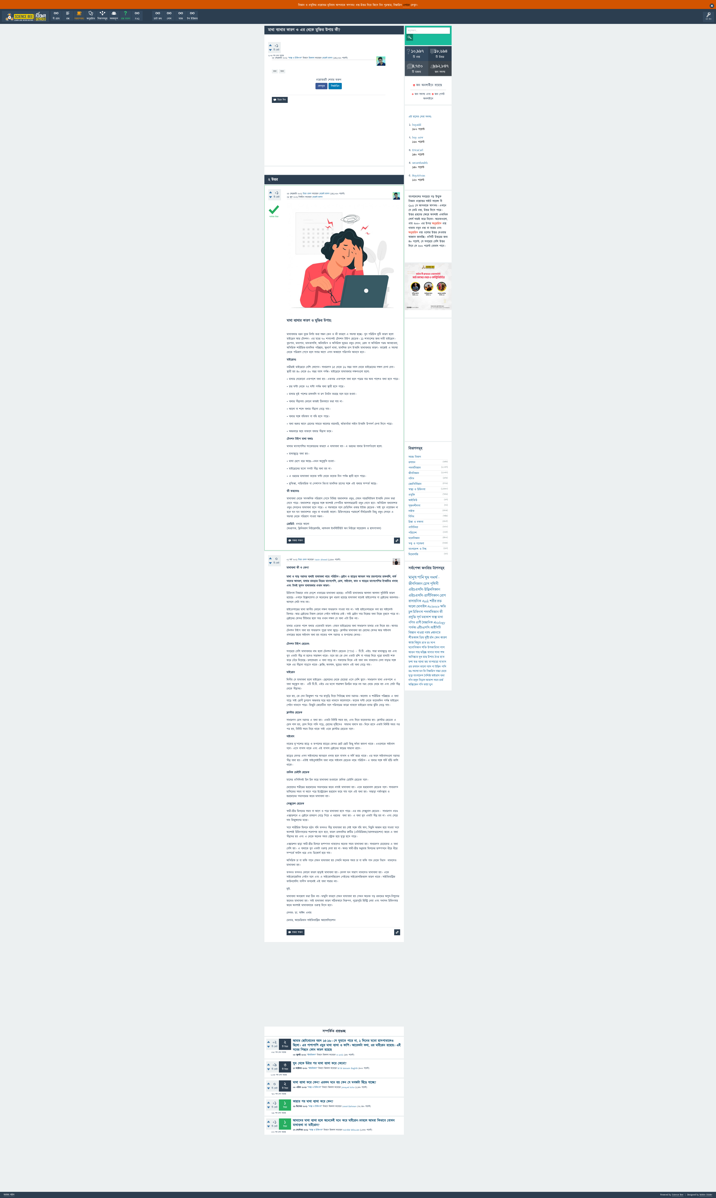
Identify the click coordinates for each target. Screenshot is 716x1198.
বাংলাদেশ (418, 676)
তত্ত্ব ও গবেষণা (416, 543)
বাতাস (442, 662)
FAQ (137, 19)
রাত (424, 643)
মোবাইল (421, 606)
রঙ (410, 671)
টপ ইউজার (192, 19)
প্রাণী (418, 622)
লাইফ (411, 511)
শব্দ (442, 652)
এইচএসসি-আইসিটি (429, 627)
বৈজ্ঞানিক (427, 622)
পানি (420, 578)
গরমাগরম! (79, 19)
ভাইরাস (435, 676)
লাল (442, 647)
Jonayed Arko (348, 1087)
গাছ (418, 652)
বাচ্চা (438, 671)
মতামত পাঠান (9, 1195)
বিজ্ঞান (412, 632)
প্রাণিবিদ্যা (413, 527)
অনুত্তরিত (91, 19)
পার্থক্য (412, 627)
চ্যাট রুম (158, 19)
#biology (439, 622)
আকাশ (429, 680)
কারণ (443, 637)
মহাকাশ (426, 617)
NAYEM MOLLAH (351, 1130)
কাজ (411, 642)
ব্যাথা (282, 71)
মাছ (425, 657)
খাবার (430, 652)
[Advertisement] (334, 136)
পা (433, 667)
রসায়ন (412, 462)
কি (424, 671)
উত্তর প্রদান (307, 193)
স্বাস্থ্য (434, 617)
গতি (421, 684)
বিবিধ (411, 516)
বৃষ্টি (427, 637)
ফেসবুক (321, 86)
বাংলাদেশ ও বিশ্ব (417, 549)
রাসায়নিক (415, 601)
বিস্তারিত (431, 671)
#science (433, 606)
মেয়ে (443, 671)
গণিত (411, 479)
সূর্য (419, 617)
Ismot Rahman (349, 1106)
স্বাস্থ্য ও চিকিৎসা (295, 58)
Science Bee (677, 1194)
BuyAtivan (418, 175)
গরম (427, 632)
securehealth (420, 163)
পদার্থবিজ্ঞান (415, 468)
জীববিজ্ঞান (311, 1054)
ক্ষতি (443, 606)
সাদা (437, 652)
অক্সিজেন (413, 684)
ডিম (421, 637)
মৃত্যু (411, 676)
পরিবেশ (413, 533)
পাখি (444, 667)
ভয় (426, 662)
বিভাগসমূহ (102, 19)
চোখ (426, 583)
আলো (412, 606)
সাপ (433, 643)
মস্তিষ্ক (423, 652)
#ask (425, 601)
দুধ (420, 657)
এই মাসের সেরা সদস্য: (420, 117)
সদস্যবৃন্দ (114, 19)
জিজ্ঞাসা (312, 58)
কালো (423, 667)
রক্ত (439, 601)
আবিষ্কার (413, 657)
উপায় (431, 657)
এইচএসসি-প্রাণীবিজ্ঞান (424, 595)
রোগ (443, 595)
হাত (442, 657)
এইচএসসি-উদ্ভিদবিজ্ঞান (424, 589)
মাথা (274, 71)
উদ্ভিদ (438, 667)
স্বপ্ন (415, 662)
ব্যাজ (181, 19)
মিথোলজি (413, 554)
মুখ (431, 684)
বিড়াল (422, 680)
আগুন (412, 652)
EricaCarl (417, 150)
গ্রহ (410, 667)
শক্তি (424, 647)
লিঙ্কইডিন (335, 86)
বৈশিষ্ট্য (427, 676)
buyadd (416, 125)
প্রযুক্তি (412, 495)
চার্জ (441, 680)
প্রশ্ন (67, 19)
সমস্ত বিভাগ (415, 457)
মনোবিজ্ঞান (414, 538)
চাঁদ (432, 637)
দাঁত (411, 680)
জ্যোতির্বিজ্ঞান (415, 484)
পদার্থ (433, 577)
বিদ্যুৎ (417, 642)
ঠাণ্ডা (437, 657)
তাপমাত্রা (433, 662)
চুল (410, 611)
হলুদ (415, 680)
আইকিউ (413, 500)
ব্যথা (442, 676)
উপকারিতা (433, 647)
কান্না (426, 684)
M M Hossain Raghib (348, 1068)
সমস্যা (415, 671)
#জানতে (436, 632)
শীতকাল (414, 637)
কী (441, 611)
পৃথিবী (434, 583)
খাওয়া (420, 632)
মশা (411, 662)
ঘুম (427, 578)
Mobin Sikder (706, 1194)
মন (421, 671)
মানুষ (413, 577)
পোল (169, 19)
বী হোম (56, 19)
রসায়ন (416, 667)
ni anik (339, 1054)
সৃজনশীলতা (414, 506)
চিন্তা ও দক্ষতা (416, 522)
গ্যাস (429, 667)
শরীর (433, 601)
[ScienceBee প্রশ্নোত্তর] (25, 16)
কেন (437, 637)
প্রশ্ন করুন (125, 19)
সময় (436, 680)
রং (428, 643)
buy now (417, 137)
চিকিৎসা (418, 611)
